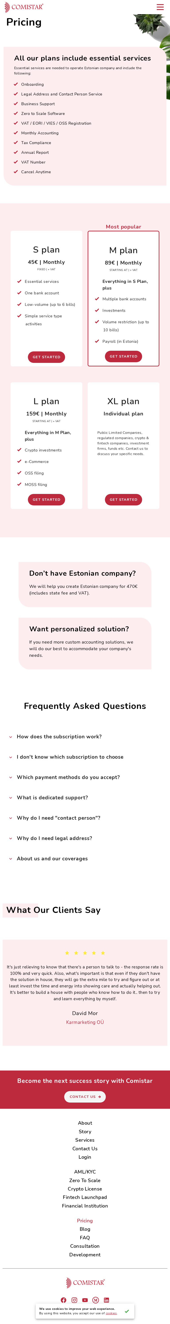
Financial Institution (85, 1205)
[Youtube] (85, 1300)
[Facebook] (63, 1300)
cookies (111, 1313)
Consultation (85, 1246)
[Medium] (95, 1300)
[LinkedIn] (106, 1300)
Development (84, 1254)
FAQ (85, 1237)
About (85, 1123)
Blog (85, 1229)
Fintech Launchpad (85, 1197)
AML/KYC (85, 1171)
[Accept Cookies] (127, 1311)
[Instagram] (74, 1300)
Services (85, 1140)
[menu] (160, 7)
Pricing (85, 1220)
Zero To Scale (84, 1180)
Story (85, 1131)
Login (85, 1157)
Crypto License (85, 1188)
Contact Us (85, 1148)
